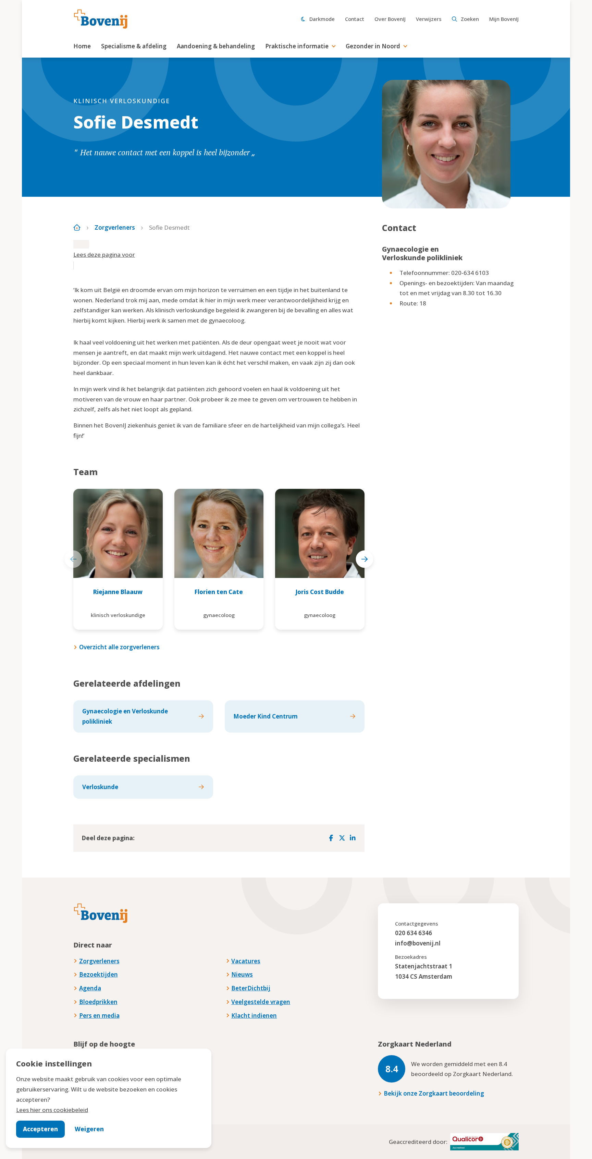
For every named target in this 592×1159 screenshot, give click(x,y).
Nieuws (242, 974)
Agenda (90, 988)
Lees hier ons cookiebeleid (52, 1110)
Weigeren (89, 1129)
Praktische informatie (297, 46)
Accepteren (40, 1129)
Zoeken (470, 18)
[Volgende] (364, 559)
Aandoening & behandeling (216, 46)
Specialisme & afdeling (133, 46)
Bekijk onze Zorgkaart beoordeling (434, 1093)
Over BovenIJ (390, 18)
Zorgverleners (115, 227)
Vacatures (245, 961)
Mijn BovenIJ (504, 18)
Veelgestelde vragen (260, 1002)
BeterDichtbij (250, 988)
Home (82, 46)
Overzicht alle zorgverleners (119, 647)
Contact (354, 18)
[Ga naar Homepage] (77, 227)
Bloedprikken (98, 1002)
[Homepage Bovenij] (100, 19)
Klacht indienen (254, 1015)
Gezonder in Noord (373, 46)
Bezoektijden (98, 974)
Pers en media (99, 1015)
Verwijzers (429, 18)
